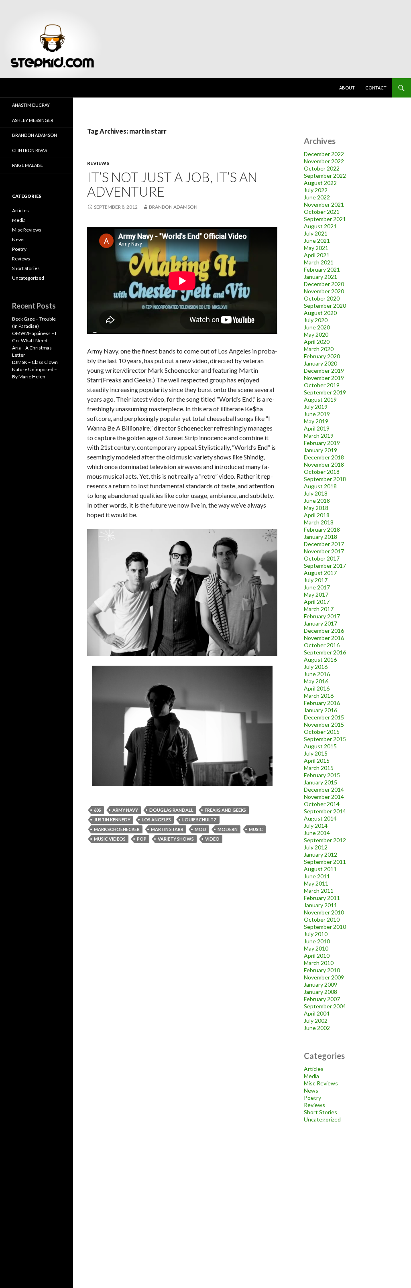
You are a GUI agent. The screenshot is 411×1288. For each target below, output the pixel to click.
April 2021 (317, 255)
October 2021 (322, 211)
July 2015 (316, 753)
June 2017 (317, 587)
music (256, 829)
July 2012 (316, 847)
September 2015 (325, 738)
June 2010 (317, 941)
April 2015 (317, 760)
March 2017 (319, 608)
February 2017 (322, 616)
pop (141, 838)
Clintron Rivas (29, 150)
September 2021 (325, 218)
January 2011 (320, 905)
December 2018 (324, 457)
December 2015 (324, 717)
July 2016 (316, 666)
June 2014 (317, 832)
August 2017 (320, 572)
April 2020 (317, 341)
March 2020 (319, 348)
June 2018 (317, 500)
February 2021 (322, 269)
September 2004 (325, 1006)
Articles (314, 1068)
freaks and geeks (225, 810)
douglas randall (171, 810)
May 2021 (316, 247)
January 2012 (320, 854)
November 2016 (324, 637)
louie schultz (199, 819)
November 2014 (324, 796)
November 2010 (324, 912)
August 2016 (320, 659)
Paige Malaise (27, 165)
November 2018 (324, 464)
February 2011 (322, 897)
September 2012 (325, 840)
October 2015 (322, 731)
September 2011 (325, 861)
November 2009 (324, 977)
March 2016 (319, 695)
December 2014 (324, 789)
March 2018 (319, 522)
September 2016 (325, 652)
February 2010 (322, 970)
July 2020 (316, 320)
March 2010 (319, 962)
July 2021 (316, 233)
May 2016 (316, 681)
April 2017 (317, 601)
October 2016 (322, 645)
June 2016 (317, 673)
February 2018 (322, 529)
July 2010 (316, 933)
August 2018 (320, 486)
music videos (110, 838)
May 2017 (316, 594)
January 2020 (320, 363)
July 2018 (316, 493)
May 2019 (316, 421)
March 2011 (319, 890)
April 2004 (317, 1013)
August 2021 (320, 226)
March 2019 (319, 435)
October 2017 (322, 558)
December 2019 (324, 370)
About (347, 87)
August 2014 (320, 818)
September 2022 (325, 175)
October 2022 (322, 168)
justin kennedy (112, 819)
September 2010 (325, 926)
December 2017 (324, 543)
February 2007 (322, 998)
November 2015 (324, 724)
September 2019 (325, 392)
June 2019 (317, 413)
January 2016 (320, 710)
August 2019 (320, 399)
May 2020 (316, 334)
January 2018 (320, 536)
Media (311, 1076)
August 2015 (320, 746)
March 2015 (319, 767)
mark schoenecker (117, 829)
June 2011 (317, 876)
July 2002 (316, 1020)
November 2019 (324, 377)
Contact (376, 87)
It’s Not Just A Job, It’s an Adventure (172, 184)
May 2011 (316, 883)
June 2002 (317, 1027)
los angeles (156, 819)
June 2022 (317, 197)
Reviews (98, 163)
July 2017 (316, 580)
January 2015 (320, 782)
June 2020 (317, 327)
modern (228, 829)
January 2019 (320, 450)
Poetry (312, 1097)
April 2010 (317, 955)
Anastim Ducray (31, 105)
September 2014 (325, 811)
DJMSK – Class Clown (35, 362)
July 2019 (316, 406)
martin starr (167, 829)
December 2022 (324, 153)
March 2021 (319, 262)
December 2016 (324, 630)
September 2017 (325, 565)
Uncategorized (322, 1119)
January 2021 (320, 276)
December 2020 (324, 283)
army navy (125, 810)
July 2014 (316, 825)
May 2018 (316, 507)
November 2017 (324, 551)
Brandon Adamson (34, 135)
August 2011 (320, 868)
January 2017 (320, 623)
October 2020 (322, 298)
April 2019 (317, 428)
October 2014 (322, 803)
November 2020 (324, 291)
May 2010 (316, 948)
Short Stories (320, 1112)
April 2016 (317, 688)
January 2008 (320, 991)
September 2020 (325, 305)
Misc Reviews (321, 1083)
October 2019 (322, 385)
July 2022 (316, 190)
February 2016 (322, 702)
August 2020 (320, 312)
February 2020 (322, 356)
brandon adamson (173, 207)
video (212, 838)
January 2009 (320, 984)
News (311, 1090)
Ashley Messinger (32, 120)
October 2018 (322, 471)
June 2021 (317, 240)
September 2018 (325, 478)
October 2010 (322, 919)
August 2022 (320, 182)
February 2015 (322, 775)
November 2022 (324, 161)
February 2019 (322, 442)
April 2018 (317, 515)
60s (97, 810)
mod (200, 829)
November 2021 (324, 204)
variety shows (176, 838)
